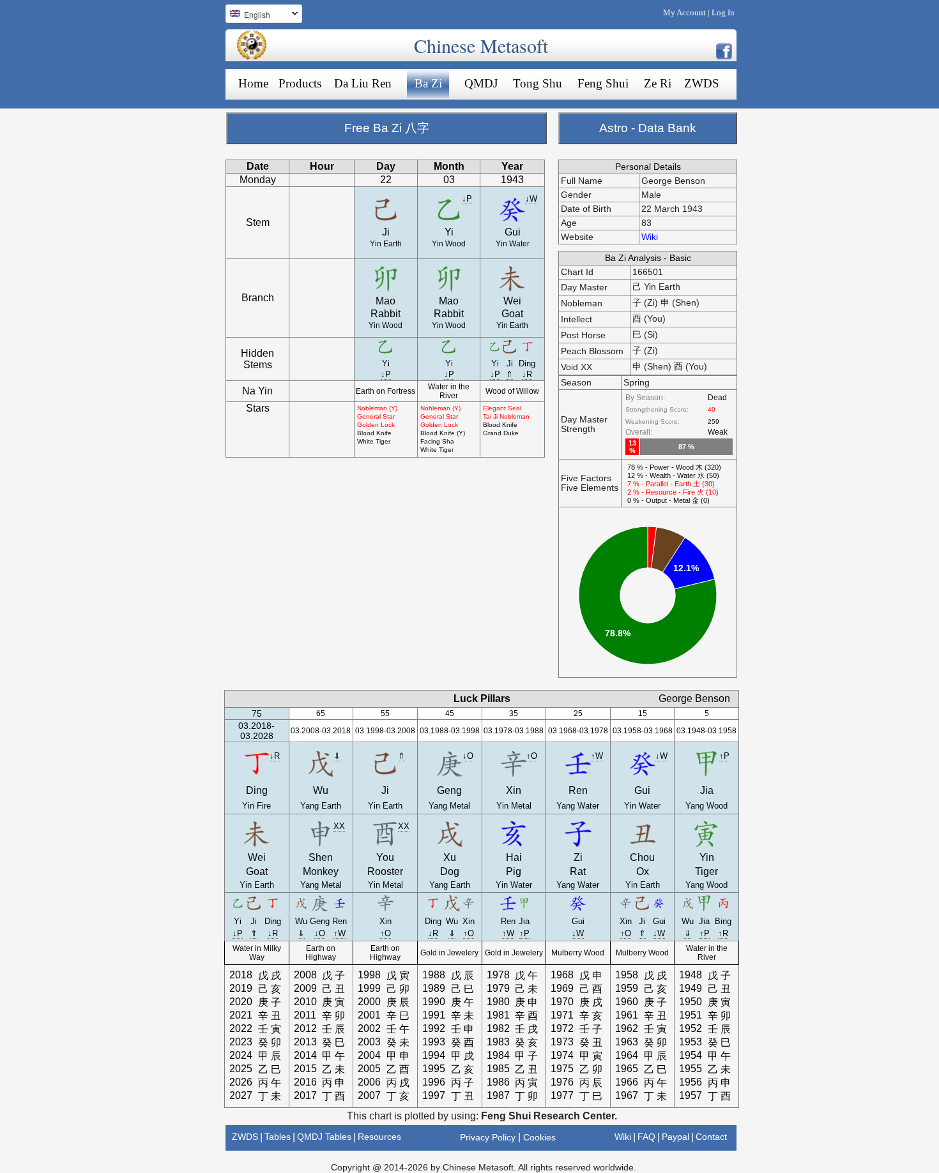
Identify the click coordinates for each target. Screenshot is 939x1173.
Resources (379, 1137)
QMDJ (481, 83)
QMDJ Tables (324, 1137)
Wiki (649, 237)
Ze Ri (657, 83)
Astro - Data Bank (647, 128)
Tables (277, 1137)
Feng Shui (603, 83)
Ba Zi (428, 83)
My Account (684, 12)
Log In (723, 12)
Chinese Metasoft (481, 45)
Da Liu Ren (363, 83)
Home (253, 83)
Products (300, 83)
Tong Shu (537, 83)
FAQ (646, 1137)
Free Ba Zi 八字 (386, 128)
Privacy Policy (487, 1137)
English (247, 16)
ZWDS (701, 83)
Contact (711, 1137)
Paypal (675, 1137)
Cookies (539, 1137)
